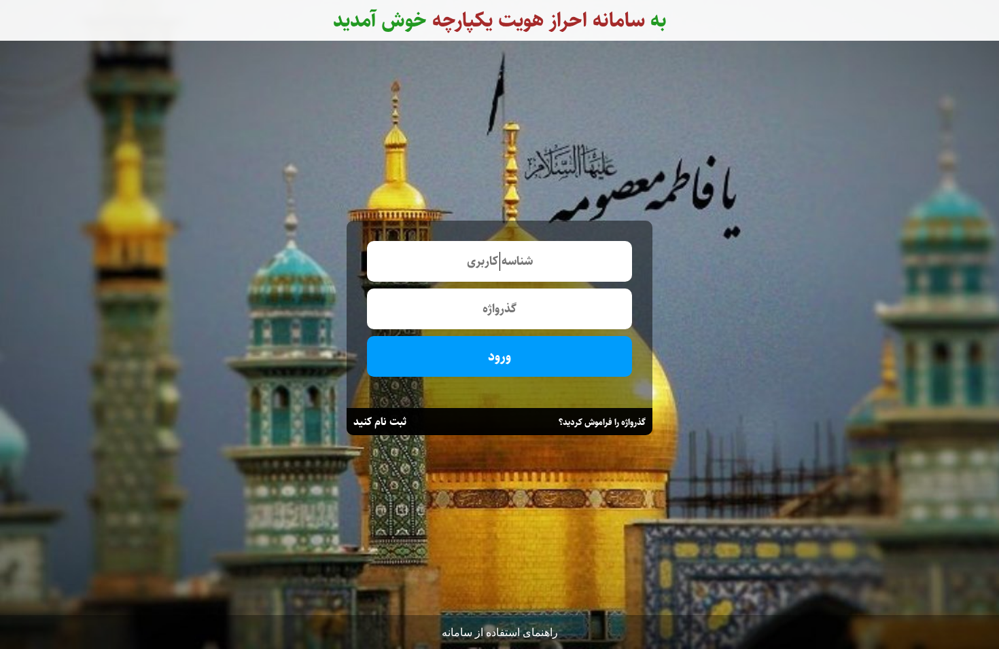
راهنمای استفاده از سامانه (500, 632)
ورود (499, 356)
